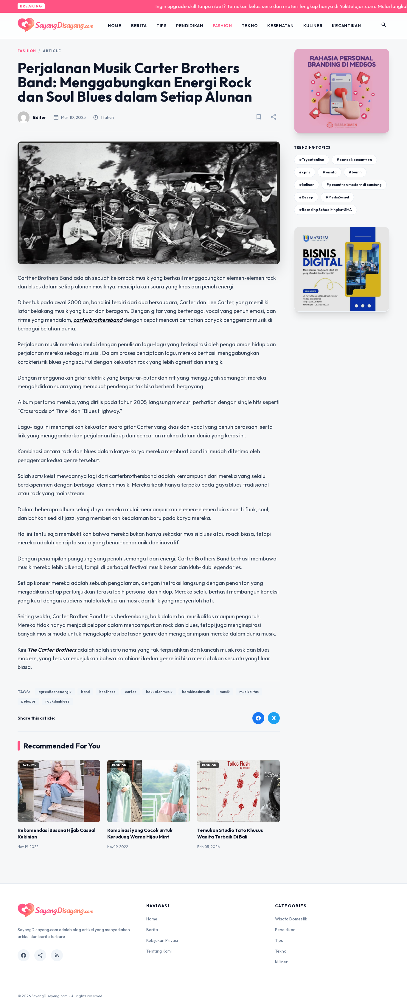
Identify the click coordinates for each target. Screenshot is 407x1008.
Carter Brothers (57, 649)
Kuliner (313, 25)
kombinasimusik (196, 691)
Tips (161, 25)
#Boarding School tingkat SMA (325, 209)
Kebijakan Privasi (162, 940)
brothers (107, 691)
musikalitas (249, 691)
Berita (139, 25)
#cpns (304, 172)
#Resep (306, 197)
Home (115, 25)
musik (225, 691)
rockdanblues (57, 701)
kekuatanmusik (159, 691)
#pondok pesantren (354, 159)
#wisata (329, 172)
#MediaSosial (337, 197)
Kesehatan (280, 25)
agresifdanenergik (55, 691)
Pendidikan (189, 25)
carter (130, 691)
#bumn (355, 172)
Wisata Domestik (291, 919)
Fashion (222, 25)
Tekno (250, 25)
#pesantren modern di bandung (354, 184)
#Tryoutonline (311, 159)
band (85, 691)
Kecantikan (346, 25)
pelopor (28, 701)
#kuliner (306, 184)
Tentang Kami (159, 951)
